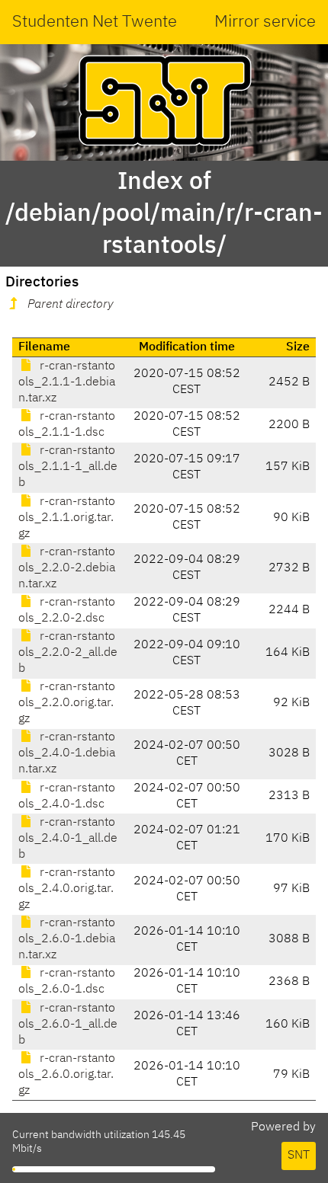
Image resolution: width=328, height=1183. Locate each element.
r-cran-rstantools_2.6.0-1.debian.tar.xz (66, 939)
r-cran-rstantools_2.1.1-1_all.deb (67, 467)
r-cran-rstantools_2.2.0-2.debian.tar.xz (66, 568)
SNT (299, 1155)
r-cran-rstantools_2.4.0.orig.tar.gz (66, 889)
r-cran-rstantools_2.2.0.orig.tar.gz (66, 703)
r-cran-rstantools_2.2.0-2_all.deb (67, 653)
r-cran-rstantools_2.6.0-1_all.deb (67, 1024)
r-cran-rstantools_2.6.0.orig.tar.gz (66, 1075)
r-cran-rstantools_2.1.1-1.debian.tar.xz (66, 382)
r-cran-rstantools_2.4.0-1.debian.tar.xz (66, 753)
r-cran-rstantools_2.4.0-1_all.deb (67, 839)
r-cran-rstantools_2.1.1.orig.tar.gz (66, 518)
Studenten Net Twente (94, 22)
